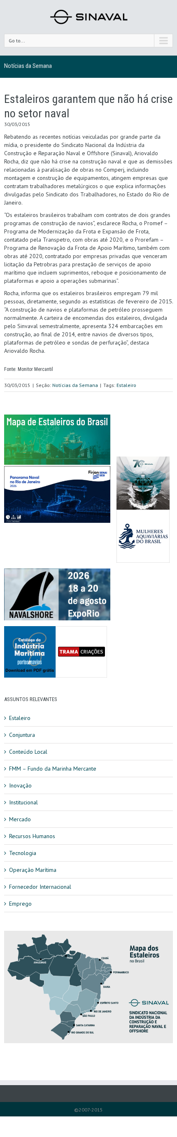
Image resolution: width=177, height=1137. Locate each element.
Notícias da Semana (28, 66)
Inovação (20, 785)
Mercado (20, 819)
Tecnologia (22, 853)
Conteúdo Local (28, 751)
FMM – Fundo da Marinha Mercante (52, 768)
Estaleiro (126, 385)
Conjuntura (22, 735)
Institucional (23, 802)
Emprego (20, 903)
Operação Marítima (32, 870)
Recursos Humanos (32, 836)
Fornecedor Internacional (40, 886)
